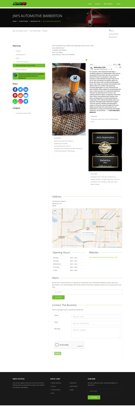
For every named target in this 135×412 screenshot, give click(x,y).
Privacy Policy (55, 390)
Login (118, 4)
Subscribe (58, 297)
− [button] (55, 214)
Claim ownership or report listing (25, 65)
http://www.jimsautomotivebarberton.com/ (103, 257)
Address (18, 51)
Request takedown (21, 69)
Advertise (73, 383)
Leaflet (99, 247)
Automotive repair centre (23, 113)
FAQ (52, 393)
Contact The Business (22, 62)
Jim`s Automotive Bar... (88, 232)
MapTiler (105, 247)
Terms (53, 386)
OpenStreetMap (112, 247)
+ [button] (55, 211)
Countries (108, 4)
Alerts (17, 58)
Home (90, 4)
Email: (56, 322)
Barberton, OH (35, 21)
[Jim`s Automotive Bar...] (88, 228)
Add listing (73, 386)
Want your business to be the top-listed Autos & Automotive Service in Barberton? (31, 76)
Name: (56, 315)
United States (23, 21)
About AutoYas (56, 383)
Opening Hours (20, 54)
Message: (57, 329)
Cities (98, 4)
